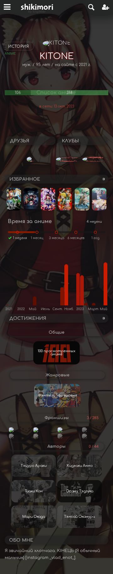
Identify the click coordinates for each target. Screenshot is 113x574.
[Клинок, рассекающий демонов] (20, 429)
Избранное (24, 179)
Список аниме (56, 93)
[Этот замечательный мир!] (68, 436)
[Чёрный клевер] (68, 429)
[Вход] (105, 7)
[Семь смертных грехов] (93, 429)
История (18, 46)
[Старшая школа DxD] (44, 436)
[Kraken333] (30, 159)
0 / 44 (94, 446)
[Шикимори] (37, 7)
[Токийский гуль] (93, 436)
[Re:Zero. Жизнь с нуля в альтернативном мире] (44, 429)
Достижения (27, 318)
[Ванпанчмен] (20, 436)
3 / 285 (93, 418)
